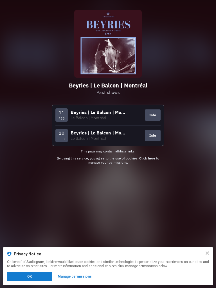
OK (29, 276)
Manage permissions (75, 276)
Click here (147, 158)
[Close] (207, 253)
